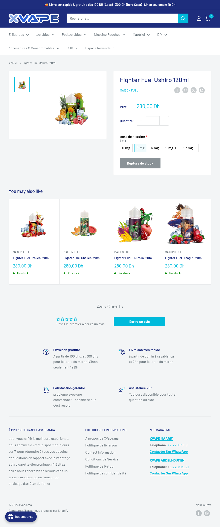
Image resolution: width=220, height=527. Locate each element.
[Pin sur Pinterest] (185, 90)
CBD (70, 48)
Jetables (43, 34)
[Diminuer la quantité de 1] (141, 120)
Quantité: (127, 121)
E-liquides (16, 34)
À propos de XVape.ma (102, 438)
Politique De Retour (100, 466)
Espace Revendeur (99, 48)
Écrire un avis (139, 321)
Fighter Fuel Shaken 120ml (82, 258)
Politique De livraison (101, 445)
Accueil (13, 63)
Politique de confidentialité (105, 473)
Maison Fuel (129, 90)
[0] (208, 18)
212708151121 (179, 467)
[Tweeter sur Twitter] (194, 90)
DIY (159, 34)
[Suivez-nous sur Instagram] (207, 513)
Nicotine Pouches (107, 34)
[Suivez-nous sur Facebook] (199, 513)
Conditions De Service (102, 459)
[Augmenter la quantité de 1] (164, 120)
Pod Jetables (72, 34)
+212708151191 (178, 445)
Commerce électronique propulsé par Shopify (38, 510)
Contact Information (100, 452)
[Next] (211, 242)
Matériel (139, 34)
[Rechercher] (183, 18)
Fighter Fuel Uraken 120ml (31, 258)
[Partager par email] (202, 90)
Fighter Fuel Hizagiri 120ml (183, 258)
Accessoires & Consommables (31, 48)
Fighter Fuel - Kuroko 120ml (133, 258)
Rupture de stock (140, 163)
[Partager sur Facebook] (177, 90)
